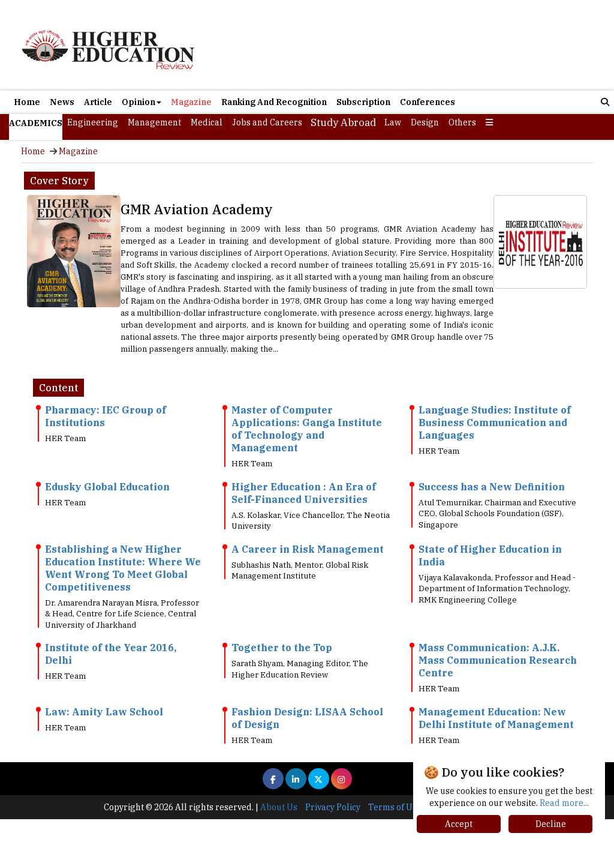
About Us (278, 807)
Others (462, 122)
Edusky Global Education (107, 487)
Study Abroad (343, 122)
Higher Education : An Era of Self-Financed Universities (303, 493)
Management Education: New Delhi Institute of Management (496, 718)
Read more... (564, 803)
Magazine (191, 102)
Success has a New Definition (492, 487)
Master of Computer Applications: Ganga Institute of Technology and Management (306, 429)
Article (98, 102)
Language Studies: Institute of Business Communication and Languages (495, 422)
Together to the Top (281, 648)
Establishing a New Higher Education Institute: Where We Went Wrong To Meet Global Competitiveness (123, 568)
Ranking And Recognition (274, 102)
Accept (458, 824)
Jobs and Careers (267, 122)
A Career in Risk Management (307, 549)
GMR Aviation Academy (197, 209)
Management (154, 122)
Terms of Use (395, 807)
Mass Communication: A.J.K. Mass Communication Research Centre (498, 660)
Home (27, 102)
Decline (550, 824)
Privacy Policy (332, 807)
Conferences (427, 102)
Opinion (138, 102)
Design (425, 122)
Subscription (363, 102)
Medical (206, 122)
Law (392, 122)
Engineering (92, 122)
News (62, 102)
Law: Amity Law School (104, 712)
